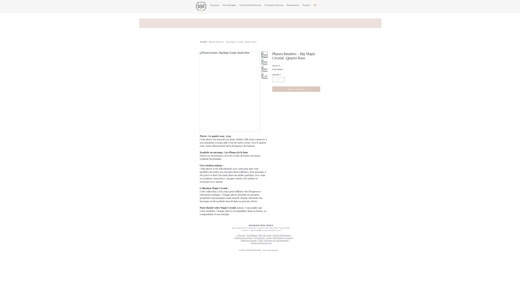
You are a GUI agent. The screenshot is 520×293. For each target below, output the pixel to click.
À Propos (241, 235)
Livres (269, 238)
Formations (259, 238)
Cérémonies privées (243, 238)
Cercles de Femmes (281, 235)
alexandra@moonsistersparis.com (265, 230)
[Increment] (282, 79)
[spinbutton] (278, 79)
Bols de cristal (265, 235)
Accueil (203, 41)
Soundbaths (252, 235)
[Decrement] (274, 79)
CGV (260, 240)
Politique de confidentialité (276, 240)
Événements (278, 238)
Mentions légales (249, 240)
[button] (229, 5)
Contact (289, 238)
